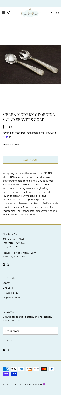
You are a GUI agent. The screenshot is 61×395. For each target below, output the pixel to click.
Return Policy (10, 292)
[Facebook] (4, 264)
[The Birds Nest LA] (30, 12)
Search (6, 282)
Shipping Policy (11, 297)
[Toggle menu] (3, 12)
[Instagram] (8, 264)
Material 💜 (40, 384)
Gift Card (8, 287)
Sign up (11, 340)
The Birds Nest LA (18, 384)
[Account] (50, 12)
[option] (30, 64)
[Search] (10, 12)
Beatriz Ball (13, 144)
